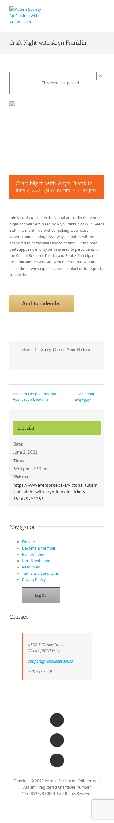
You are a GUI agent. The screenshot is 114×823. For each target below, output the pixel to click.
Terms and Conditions (40, 573)
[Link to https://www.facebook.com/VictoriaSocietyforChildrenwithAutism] (57, 720)
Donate (28, 541)
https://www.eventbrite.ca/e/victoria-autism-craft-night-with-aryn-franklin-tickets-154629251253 (56, 492)
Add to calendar (41, 303)
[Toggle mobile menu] (101, 9)
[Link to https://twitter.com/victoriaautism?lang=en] (57, 740)
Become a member (38, 548)
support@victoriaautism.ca (50, 661)
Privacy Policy (34, 579)
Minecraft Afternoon (84, 397)
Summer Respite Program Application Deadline (35, 396)
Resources (31, 567)
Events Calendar (36, 554)
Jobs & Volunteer (37, 560)
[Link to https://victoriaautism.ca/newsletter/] (57, 760)
